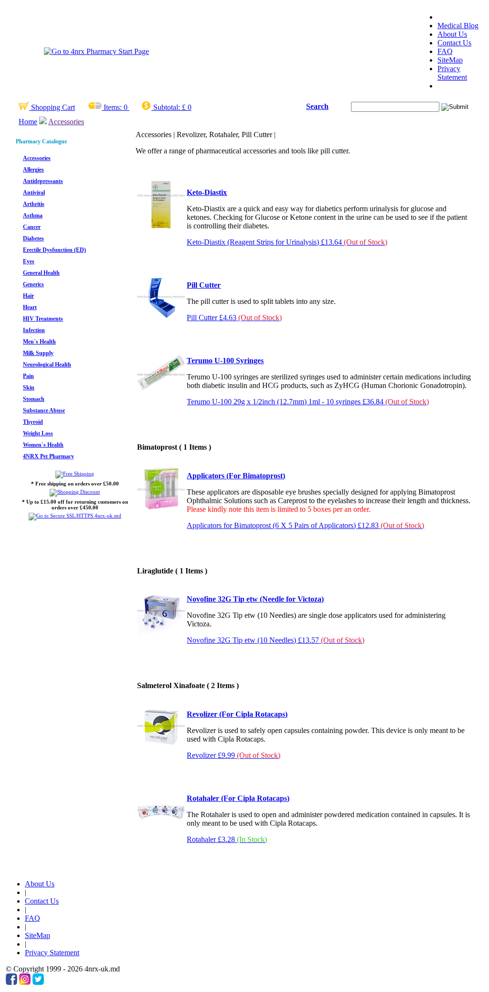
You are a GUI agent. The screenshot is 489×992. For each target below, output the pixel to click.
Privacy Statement (452, 73)
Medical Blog (457, 26)
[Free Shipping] (74, 473)
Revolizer (233, 755)
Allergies (33, 169)
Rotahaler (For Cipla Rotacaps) (238, 798)
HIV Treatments (43, 318)
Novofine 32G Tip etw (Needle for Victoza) (255, 599)
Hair (28, 295)
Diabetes (33, 238)
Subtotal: (166, 107)
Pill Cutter (204, 285)
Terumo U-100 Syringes (225, 360)
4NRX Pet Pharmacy (48, 456)
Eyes (28, 261)
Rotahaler (227, 839)
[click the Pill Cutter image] (161, 318)
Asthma (33, 215)
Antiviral (34, 192)
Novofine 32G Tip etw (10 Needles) (275, 640)
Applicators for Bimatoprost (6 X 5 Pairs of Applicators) (305, 525)
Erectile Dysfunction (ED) (54, 250)
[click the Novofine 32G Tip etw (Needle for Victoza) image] (161, 632)
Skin (28, 387)
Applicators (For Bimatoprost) (236, 476)
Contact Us (454, 43)
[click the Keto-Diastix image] (161, 226)
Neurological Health (47, 364)
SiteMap (450, 60)
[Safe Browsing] (75, 515)
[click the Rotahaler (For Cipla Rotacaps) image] (161, 832)
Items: (113, 107)
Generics (33, 284)
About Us (452, 34)
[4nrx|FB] (11, 982)
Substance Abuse (44, 410)
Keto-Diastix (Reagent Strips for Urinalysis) (287, 242)
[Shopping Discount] (75, 492)
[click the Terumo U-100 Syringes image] (161, 394)
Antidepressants (43, 181)
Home (28, 122)
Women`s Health (43, 445)
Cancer (32, 227)
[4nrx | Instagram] (25, 982)
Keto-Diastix (207, 192)
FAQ (445, 51)
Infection (34, 330)
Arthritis (33, 204)
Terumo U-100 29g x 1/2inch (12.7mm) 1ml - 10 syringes (308, 402)
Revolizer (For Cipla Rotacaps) (237, 714)
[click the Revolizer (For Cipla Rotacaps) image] (161, 748)
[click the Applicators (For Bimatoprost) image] (161, 509)
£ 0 (186, 107)
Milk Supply (38, 353)
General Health (41, 273)
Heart (30, 307)
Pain (28, 376)
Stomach (33, 399)
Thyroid (33, 422)
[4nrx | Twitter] (38, 982)
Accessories (66, 122)
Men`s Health (39, 341)
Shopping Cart (52, 107)
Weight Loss (38, 433)
